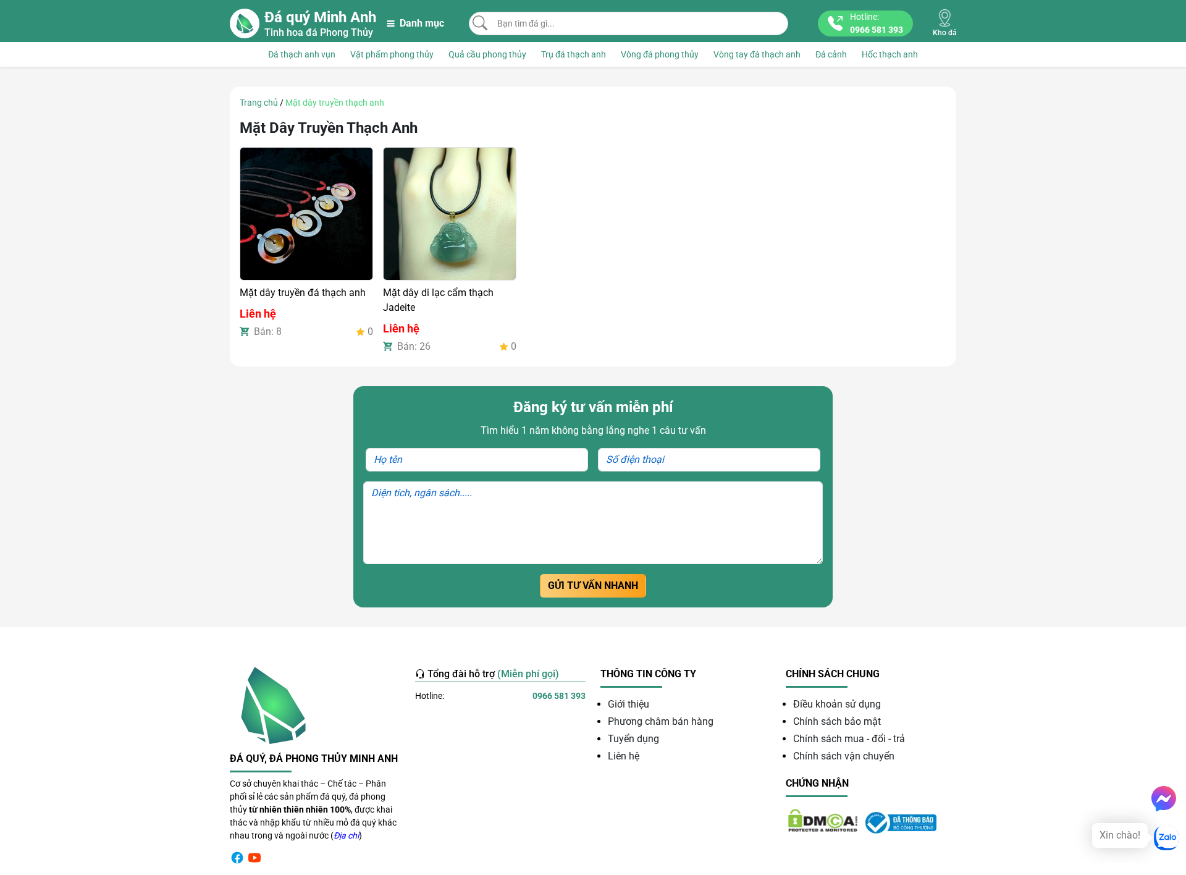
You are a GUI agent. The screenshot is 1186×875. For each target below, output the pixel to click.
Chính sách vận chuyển (843, 756)
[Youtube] (254, 857)
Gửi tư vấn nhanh (593, 585)
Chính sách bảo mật (837, 721)
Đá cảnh (831, 54)
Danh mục (422, 23)
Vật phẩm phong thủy (392, 54)
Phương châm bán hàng (660, 721)
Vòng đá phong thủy (660, 54)
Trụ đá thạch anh (573, 54)
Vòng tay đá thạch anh (757, 54)
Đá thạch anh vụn (301, 54)
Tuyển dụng (633, 739)
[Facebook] (237, 857)
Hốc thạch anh (890, 54)
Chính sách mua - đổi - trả (849, 739)
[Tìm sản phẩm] (479, 22)
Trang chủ (259, 103)
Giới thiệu (628, 704)
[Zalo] (1166, 838)
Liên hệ (623, 756)
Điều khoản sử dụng (837, 704)
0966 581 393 (559, 696)
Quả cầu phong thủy (487, 54)
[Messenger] (1164, 798)
